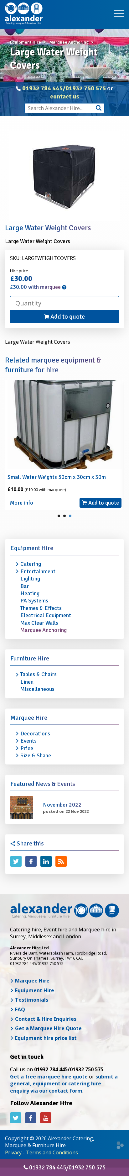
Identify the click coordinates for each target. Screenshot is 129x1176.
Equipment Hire (31, 548)
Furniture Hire (29, 658)
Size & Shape (35, 755)
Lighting (30, 578)
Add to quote (67, 316)
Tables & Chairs (38, 674)
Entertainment (37, 571)
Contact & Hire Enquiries (45, 1018)
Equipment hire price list (45, 1038)
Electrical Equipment (45, 615)
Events (28, 740)
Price (26, 748)
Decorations (35, 733)
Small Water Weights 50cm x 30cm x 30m (57, 477)
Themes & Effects (41, 608)
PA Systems (34, 600)
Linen (27, 681)
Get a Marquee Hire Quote (48, 1028)
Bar (24, 586)
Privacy (13, 1152)
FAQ (19, 1009)
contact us (64, 96)
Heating (29, 593)
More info (21, 502)
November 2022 (62, 804)
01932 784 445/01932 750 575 (64, 88)
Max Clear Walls (39, 622)
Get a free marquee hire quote (49, 1076)
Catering (30, 563)
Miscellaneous (37, 689)
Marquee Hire (28, 718)
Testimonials (31, 999)
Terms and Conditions (52, 1152)
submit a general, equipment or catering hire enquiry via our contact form (64, 1083)
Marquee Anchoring (43, 630)
